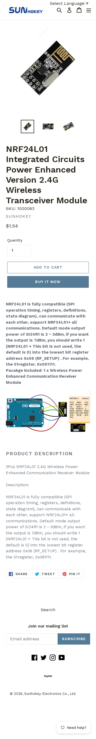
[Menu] (89, 10)
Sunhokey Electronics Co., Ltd (49, 694)
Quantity (14, 240)
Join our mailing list (48, 626)
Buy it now (48, 281)
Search (48, 609)
